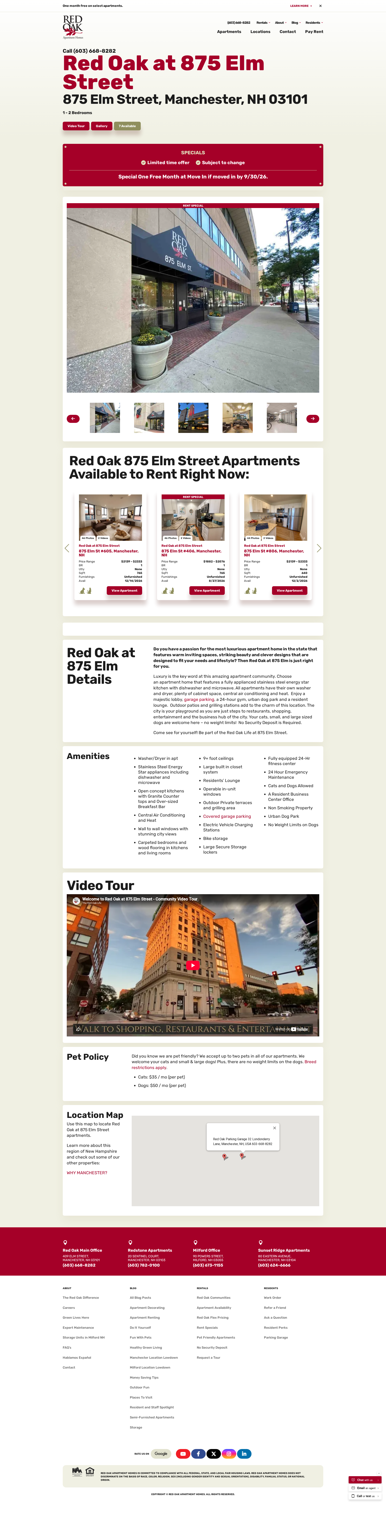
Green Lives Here (76, 1317)
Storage (136, 1427)
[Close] (274, 1128)
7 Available (127, 126)
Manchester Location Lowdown (154, 1358)
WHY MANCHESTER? (87, 1172)
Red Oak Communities (214, 1298)
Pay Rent (314, 31)
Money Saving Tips (144, 1377)
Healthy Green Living (146, 1347)
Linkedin (244, 1454)
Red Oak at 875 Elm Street (99, 546)
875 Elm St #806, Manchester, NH (274, 553)
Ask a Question (275, 1317)
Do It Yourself (140, 1328)
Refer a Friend (275, 1308)
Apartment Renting (145, 1317)
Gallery (102, 126)
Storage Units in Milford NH (84, 1337)
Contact (288, 31)
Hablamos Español (77, 1358)
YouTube (183, 1454)
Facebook (198, 1454)
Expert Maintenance (78, 1328)
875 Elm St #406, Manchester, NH (191, 553)
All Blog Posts (140, 1298)
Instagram (229, 1454)
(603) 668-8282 (238, 23)
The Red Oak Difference (81, 1298)
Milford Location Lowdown (150, 1367)
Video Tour (76, 126)
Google (161, 1454)
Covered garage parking (227, 816)
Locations (260, 31)
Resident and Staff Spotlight (152, 1407)
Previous (67, 548)
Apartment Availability (214, 1308)
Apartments (229, 31)
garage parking (199, 699)
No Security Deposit (212, 1347)
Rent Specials (207, 1328)
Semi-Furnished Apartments (152, 1417)
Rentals (262, 23)
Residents (313, 23)
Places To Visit (141, 1397)
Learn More (299, 6)
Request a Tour (208, 1358)
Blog (295, 23)
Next (319, 548)
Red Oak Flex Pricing (213, 1317)
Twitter (213, 1454)
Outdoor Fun (139, 1387)
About (279, 23)
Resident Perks (276, 1328)
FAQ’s (67, 1347)
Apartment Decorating (147, 1308)
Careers (69, 1308)
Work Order (272, 1298)
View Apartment (124, 590)
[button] (225, 1157)
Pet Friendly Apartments (216, 1337)
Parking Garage (276, 1337)
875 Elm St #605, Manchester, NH (109, 553)
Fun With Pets (141, 1337)
